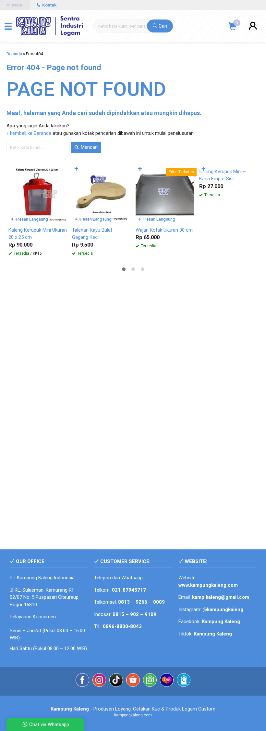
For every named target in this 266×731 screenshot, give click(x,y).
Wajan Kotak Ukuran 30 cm (164, 230)
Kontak (48, 4)
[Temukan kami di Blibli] (183, 681)
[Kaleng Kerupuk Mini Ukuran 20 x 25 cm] (37, 194)
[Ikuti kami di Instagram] (99, 681)
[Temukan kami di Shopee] (133, 681)
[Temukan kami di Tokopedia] (150, 681)
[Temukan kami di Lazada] (167, 681)
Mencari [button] (88, 147)
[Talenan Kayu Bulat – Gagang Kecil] (101, 194)
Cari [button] (162, 26)
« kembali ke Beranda (28, 133)
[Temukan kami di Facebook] (82, 681)
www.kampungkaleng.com (208, 585)
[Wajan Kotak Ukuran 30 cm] (165, 194)
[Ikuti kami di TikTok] (116, 681)
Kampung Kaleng (213, 634)
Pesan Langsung (31, 219)
